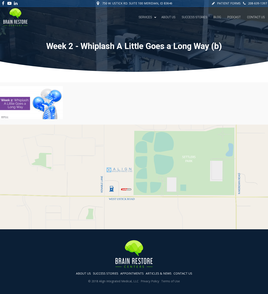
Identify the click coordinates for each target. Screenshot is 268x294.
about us (83, 273)
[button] (226, 3)
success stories (105, 273)
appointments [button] (132, 273)
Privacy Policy (150, 281)
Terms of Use (170, 281)
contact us (183, 273)
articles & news (158, 273)
